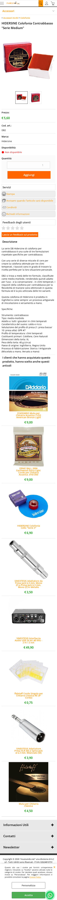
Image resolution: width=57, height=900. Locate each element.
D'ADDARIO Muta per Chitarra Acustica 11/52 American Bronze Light (28, 415)
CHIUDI (54, 867)
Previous (4, 60)
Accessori (8, 11)
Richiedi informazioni (17, 214)
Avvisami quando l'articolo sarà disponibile (29, 200)
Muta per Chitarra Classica (28, 805)
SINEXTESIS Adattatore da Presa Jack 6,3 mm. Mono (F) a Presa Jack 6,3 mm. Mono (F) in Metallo (28, 584)
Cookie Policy (35, 877)
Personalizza (28, 885)
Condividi (11, 207)
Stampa (10, 194)
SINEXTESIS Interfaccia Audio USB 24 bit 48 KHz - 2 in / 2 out (28, 640)
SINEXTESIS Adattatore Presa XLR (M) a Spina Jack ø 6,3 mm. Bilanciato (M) (28, 751)
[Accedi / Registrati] (47, 3)
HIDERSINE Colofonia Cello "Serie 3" (28, 527)
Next (53, 60)
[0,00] (53, 3)
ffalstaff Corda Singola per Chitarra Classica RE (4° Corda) (28, 695)
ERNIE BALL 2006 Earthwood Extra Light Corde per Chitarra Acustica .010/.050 (28, 471)
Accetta (29, 895)
